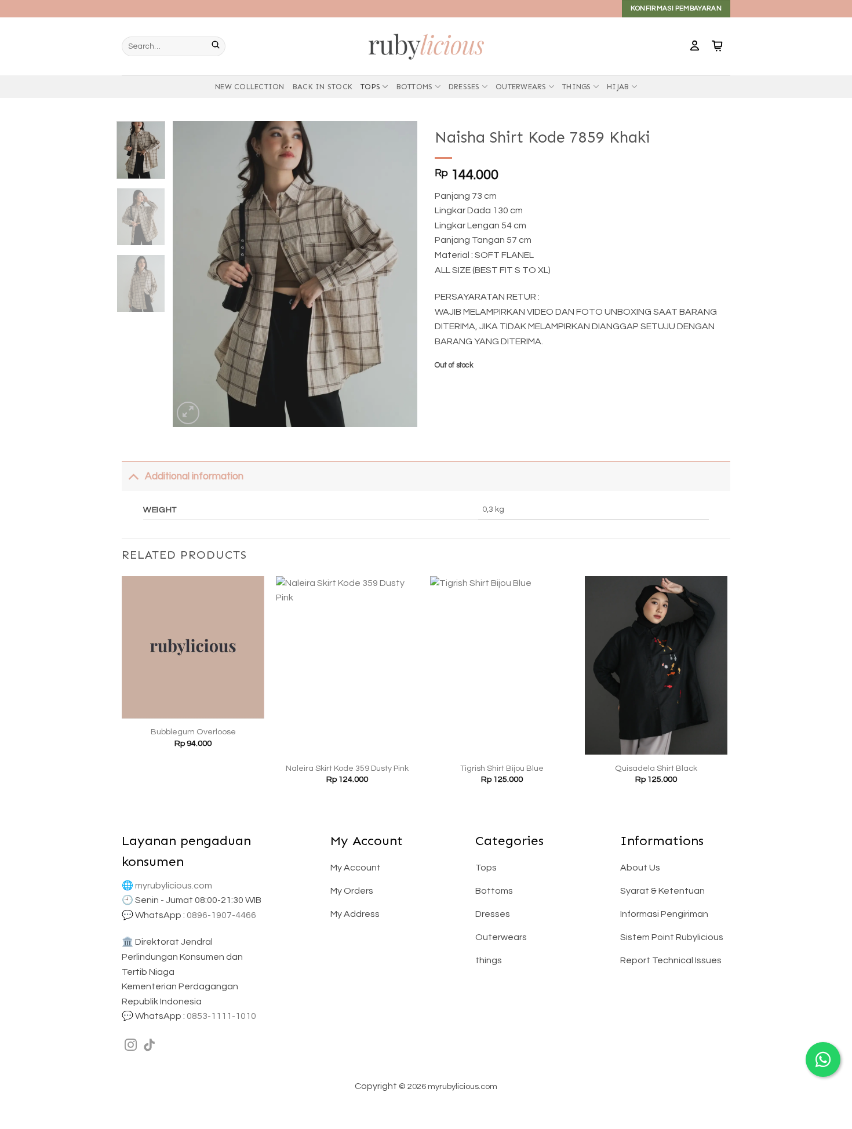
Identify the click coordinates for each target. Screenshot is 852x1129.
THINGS (576, 86)
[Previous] (192, 274)
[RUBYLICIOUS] (426, 46)
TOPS (370, 86)
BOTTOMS (414, 86)
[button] (694, 46)
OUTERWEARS (521, 86)
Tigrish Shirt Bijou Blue (502, 768)
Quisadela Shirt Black (656, 768)
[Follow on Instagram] (131, 1045)
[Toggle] (133, 476)
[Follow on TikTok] (149, 1045)
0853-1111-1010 (221, 1016)
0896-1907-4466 (221, 915)
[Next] (398, 274)
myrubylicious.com (173, 885)
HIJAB (618, 86)
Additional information (194, 476)
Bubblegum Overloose (193, 731)
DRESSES (464, 86)
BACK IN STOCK (322, 86)
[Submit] (218, 46)
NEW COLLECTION (250, 86)
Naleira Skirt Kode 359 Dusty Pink (347, 768)
